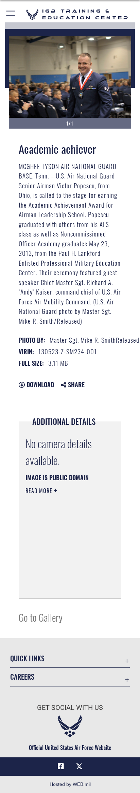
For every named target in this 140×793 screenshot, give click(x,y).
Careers (22, 677)
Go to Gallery (41, 617)
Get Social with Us (70, 708)
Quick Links (27, 658)
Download (39, 384)
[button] (11, 14)
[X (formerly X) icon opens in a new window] (79, 766)
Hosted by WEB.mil (70, 784)
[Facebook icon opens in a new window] (61, 766)
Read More (39, 491)
